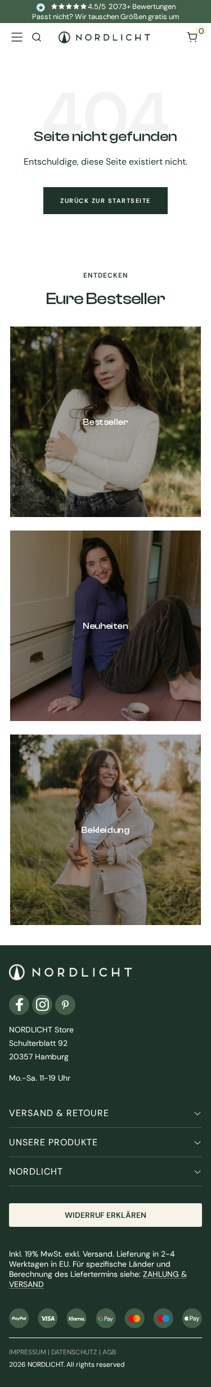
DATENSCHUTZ (74, 1352)
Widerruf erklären (105, 1215)
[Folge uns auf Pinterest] (65, 1005)
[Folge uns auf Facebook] (19, 1005)
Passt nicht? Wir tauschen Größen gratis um (105, 16)
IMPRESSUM (27, 1352)
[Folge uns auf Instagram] (42, 1005)
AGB (109, 1352)
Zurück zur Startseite (105, 201)
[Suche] (36, 37)
